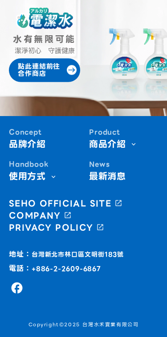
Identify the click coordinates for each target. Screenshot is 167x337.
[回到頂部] (148, 323)
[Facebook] (17, 288)
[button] (45, 18)
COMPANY (35, 215)
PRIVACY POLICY (51, 227)
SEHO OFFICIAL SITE (60, 203)
